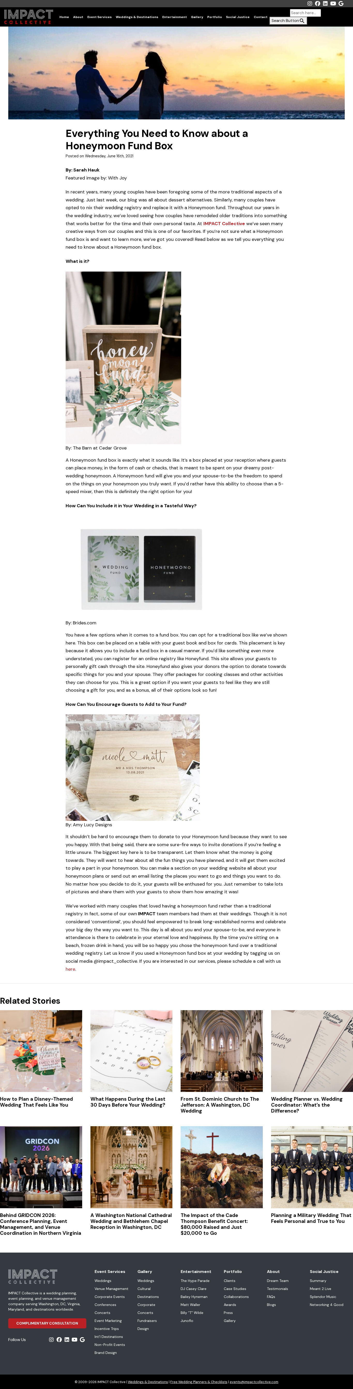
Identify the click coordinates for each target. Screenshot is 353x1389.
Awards (230, 1304)
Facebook (317, 3)
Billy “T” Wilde (192, 1312)
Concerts (102, 1312)
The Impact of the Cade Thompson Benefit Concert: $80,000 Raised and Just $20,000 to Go (214, 1224)
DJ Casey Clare (193, 1288)
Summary (318, 1280)
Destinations (148, 1296)
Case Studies (235, 1288)
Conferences (105, 1304)
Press (228, 1312)
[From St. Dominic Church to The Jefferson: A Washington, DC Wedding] (222, 1051)
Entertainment (174, 17)
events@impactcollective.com (254, 1382)
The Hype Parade (195, 1280)
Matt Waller (190, 1304)
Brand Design (106, 1352)
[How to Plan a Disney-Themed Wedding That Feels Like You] (41, 1051)
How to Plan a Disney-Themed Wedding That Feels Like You (36, 1102)
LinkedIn (325, 3)
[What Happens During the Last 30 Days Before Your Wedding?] (131, 1051)
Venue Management (111, 1288)
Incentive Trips (107, 1328)
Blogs (271, 1304)
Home (64, 17)
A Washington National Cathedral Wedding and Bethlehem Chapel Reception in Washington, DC (131, 1221)
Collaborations (236, 1296)
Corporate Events (110, 1296)
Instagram (310, 3)
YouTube (333, 3)
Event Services (99, 17)
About (78, 17)
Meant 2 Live (320, 1288)
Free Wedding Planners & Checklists (198, 1382)
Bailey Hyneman (194, 1296)
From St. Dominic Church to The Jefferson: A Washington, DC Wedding (220, 1105)
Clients (229, 1280)
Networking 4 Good (326, 1304)
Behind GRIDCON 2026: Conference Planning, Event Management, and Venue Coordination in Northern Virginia (40, 1224)
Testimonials (277, 1288)
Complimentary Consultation (47, 1323)
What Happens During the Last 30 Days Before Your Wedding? (127, 1102)
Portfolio (214, 17)
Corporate (146, 1304)
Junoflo (187, 1320)
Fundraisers (147, 1320)
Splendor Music (323, 1296)
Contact (260, 17)
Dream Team (278, 1280)
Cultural (144, 1288)
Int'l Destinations (109, 1336)
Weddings (103, 1280)
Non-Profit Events (110, 1344)
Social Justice (238, 17)
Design (143, 1328)
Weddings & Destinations (137, 17)
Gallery (197, 17)
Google (341, 3)
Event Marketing (108, 1320)
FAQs (271, 1296)
